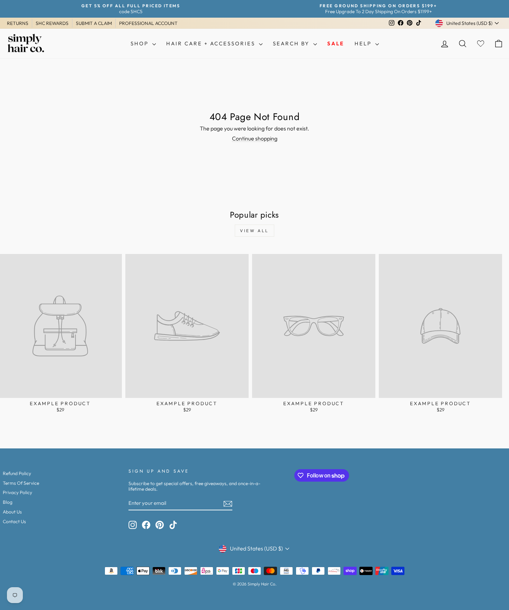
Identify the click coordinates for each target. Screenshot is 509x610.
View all (254, 230)
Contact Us (14, 521)
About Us (12, 512)
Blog (7, 502)
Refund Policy (17, 473)
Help (364, 43)
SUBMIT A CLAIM (94, 23)
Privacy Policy (17, 492)
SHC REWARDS (52, 23)
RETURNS (17, 23)
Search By (292, 43)
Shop (141, 43)
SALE (335, 43)
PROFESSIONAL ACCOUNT (148, 23)
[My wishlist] (480, 44)
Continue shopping (254, 138)
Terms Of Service (21, 483)
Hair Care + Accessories (211, 43)
